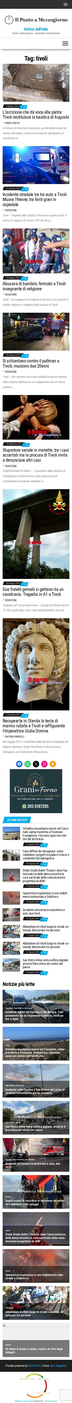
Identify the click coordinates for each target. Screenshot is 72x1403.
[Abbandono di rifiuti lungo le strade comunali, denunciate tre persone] (11, 931)
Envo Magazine (58, 1365)
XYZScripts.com (51, 1401)
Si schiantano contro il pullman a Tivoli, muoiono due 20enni (31, 363)
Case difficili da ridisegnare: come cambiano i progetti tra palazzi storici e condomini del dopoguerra (46, 854)
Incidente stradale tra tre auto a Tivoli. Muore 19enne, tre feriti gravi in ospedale (35, 199)
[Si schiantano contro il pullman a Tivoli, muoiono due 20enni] (36, 331)
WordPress (34, 1365)
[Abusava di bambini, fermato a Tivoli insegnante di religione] (36, 250)
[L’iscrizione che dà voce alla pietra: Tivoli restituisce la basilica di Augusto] (36, 82)
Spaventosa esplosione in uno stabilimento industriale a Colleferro (45, 894)
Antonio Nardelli (14, 736)
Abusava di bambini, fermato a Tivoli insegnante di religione (34, 286)
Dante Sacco (12, 123)
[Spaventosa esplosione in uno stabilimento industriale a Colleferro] (11, 898)
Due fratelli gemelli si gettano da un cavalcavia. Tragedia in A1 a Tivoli (33, 592)
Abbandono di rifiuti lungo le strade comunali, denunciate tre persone (46, 928)
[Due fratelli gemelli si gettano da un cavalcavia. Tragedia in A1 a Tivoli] (36, 534)
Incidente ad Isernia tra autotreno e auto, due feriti (44, 911)
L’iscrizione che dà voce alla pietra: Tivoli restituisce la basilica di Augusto (36, 114)
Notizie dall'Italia (36, 29)
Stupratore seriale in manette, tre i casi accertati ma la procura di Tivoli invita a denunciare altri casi (36, 455)
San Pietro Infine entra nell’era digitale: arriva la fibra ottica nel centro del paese (46, 963)
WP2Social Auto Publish (24, 1401)
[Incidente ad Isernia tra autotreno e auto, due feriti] (11, 914)
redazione (11, 210)
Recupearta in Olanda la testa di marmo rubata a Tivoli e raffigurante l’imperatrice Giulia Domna (34, 725)
